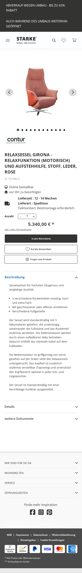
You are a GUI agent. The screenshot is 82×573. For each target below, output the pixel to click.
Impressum (22, 534)
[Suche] (54, 40)
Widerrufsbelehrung (63, 534)
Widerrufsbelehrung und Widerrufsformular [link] (36, 525)
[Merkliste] (64, 40)
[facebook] (32, 512)
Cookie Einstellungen (52, 540)
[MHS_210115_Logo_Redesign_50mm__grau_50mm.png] (26, 40)
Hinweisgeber (28, 540)
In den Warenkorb (41, 238)
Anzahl (9, 216)
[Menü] (8, 40)
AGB (9, 534)
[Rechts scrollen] (72, 92)
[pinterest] (49, 512)
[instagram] (41, 512)
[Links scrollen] (9, 92)
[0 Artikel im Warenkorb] (74, 40)
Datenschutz (40, 534)
